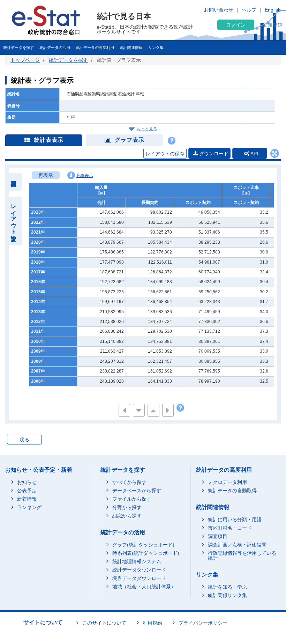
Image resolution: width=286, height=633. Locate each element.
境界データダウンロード (139, 578)
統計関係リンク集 (227, 595)
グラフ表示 (129, 140)
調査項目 (217, 536)
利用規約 (152, 622)
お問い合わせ (218, 9)
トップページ (25, 60)
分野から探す (127, 507)
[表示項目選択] (14, 182)
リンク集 (156, 47)
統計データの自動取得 (232, 490)
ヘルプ (249, 9)
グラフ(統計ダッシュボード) (143, 544)
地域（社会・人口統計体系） (144, 586)
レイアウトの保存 (165, 153)
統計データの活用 (54, 47)
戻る (24, 439)
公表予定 (27, 490)
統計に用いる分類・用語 (235, 519)
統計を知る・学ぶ (227, 586)
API (253, 153)
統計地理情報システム (136, 561)
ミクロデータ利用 (227, 482)
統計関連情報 (131, 47)
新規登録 (273, 25)
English (273, 9)
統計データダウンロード (139, 569)
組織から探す (127, 515)
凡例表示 (84, 175)
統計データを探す (18, 47)
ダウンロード (213, 153)
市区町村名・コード (230, 527)
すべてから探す (129, 482)
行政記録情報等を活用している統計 (242, 555)
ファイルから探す (131, 498)
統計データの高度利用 (95, 47)
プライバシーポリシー (203, 622)
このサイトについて (104, 622)
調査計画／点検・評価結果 (237, 544)
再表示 (45, 175)
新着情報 (27, 498)
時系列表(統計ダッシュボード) (145, 553)
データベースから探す (136, 490)
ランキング (29, 507)
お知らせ (27, 482)
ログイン (236, 25)
